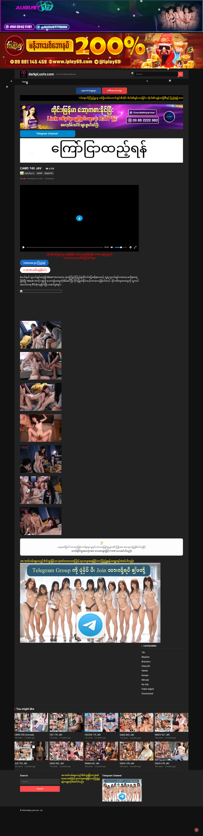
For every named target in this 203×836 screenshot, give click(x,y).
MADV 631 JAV (162, 734)
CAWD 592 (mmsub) (24, 734)
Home (25, 81)
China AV (146, 666)
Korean (145, 675)
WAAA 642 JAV (92, 763)
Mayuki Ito (49, 173)
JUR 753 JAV (21, 763)
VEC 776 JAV (56, 734)
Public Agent (148, 689)
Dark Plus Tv (29, 173)
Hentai (145, 670)
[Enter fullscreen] (135, 247)
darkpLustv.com (41, 74)
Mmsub (145, 680)
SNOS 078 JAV (162, 763)
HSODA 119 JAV (93, 734)
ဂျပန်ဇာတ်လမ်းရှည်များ (88, 91)
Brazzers (146, 661)
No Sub (23, 179)
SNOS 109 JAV (127, 763)
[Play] (23, 247)
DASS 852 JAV (57, 763)
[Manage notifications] (196, 830)
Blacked (145, 657)
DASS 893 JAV (127, 735)
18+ (143, 652)
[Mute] (112, 247)
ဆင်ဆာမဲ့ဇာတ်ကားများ (114, 91)
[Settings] (130, 247)
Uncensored (147, 693)
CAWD (39, 173)
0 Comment (49, 179)
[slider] (65, 247)
